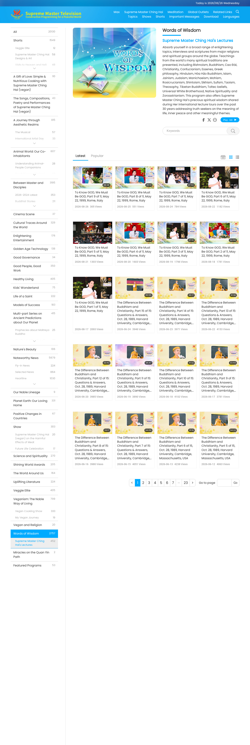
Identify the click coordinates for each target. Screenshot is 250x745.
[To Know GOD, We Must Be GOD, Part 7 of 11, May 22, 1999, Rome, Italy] (177, 177)
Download (211, 16)
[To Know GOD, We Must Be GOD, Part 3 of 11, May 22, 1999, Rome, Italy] (177, 233)
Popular (97, 155)
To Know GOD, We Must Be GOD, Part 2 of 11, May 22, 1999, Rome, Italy (219, 252)
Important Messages (184, 16)
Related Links (222, 12)
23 (186, 482)
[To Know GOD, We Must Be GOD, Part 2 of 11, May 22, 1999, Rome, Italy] (219, 233)
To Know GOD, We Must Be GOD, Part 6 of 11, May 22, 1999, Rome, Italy (219, 196)
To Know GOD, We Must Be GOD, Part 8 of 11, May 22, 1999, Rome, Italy (134, 196)
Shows (146, 16)
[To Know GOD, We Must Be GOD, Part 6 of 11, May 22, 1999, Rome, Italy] (219, 177)
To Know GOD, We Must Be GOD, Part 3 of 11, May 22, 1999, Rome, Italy (176, 252)
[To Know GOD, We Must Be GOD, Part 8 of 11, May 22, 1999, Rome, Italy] (134, 177)
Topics (132, 16)
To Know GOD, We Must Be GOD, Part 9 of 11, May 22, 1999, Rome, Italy (92, 196)
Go (235, 482)
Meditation (175, 12)
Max (117, 12)
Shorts (160, 16)
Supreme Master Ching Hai (143, 12)
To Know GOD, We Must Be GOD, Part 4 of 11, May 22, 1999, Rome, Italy (134, 252)
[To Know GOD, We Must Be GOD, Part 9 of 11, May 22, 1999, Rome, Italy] (92, 177)
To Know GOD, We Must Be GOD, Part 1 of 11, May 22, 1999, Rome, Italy (91, 307)
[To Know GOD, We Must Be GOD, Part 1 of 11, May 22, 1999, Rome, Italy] (92, 288)
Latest (80, 155)
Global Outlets (198, 12)
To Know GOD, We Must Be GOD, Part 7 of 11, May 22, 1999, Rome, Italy (176, 196)
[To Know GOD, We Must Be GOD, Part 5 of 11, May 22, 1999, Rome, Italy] (92, 233)
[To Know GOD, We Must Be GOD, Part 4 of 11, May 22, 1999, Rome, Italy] (134, 233)
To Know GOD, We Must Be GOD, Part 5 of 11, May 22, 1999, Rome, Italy (92, 252)
